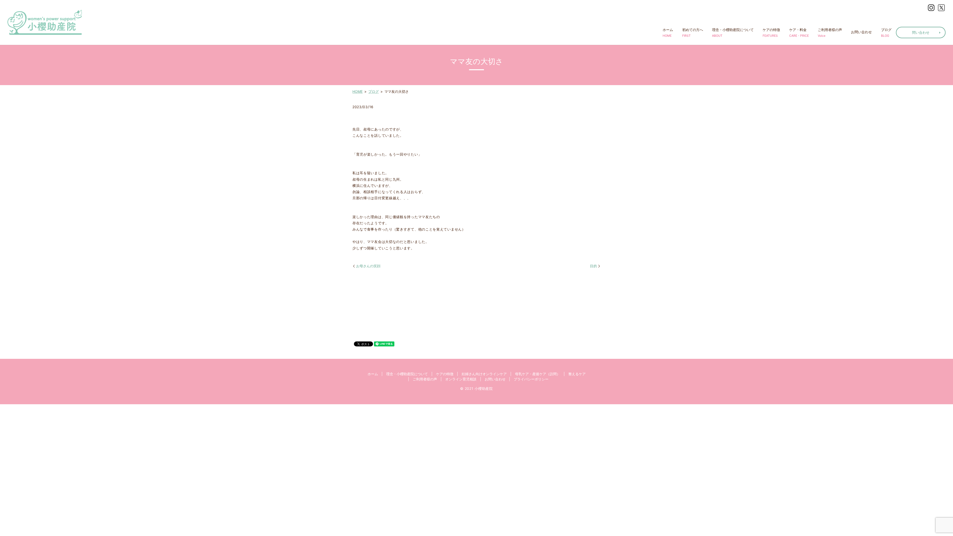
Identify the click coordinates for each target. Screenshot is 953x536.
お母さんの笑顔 (368, 266)
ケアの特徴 (771, 32)
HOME (357, 91)
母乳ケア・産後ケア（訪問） (537, 374)
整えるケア (577, 374)
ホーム (668, 32)
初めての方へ (692, 32)
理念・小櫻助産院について (733, 32)
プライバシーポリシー (531, 379)
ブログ (886, 32)
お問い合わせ (861, 32)
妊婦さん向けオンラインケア (484, 374)
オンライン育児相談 (460, 379)
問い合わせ (920, 32)
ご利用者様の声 (830, 32)
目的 (593, 266)
